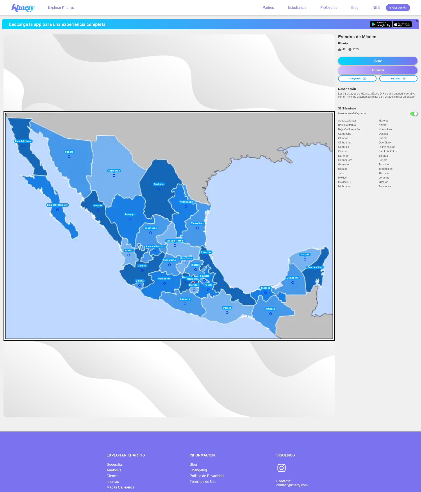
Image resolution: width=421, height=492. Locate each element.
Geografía (114, 464)
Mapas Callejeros (120, 487)
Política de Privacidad (207, 476)
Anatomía (114, 470)
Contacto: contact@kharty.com (292, 483)
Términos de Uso (203, 481)
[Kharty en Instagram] (281, 468)
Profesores (328, 7)
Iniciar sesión (398, 7)
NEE (376, 7)
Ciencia (113, 476)
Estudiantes (297, 7)
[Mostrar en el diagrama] (413, 114)
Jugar (378, 60)
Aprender (378, 70)
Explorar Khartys (61, 7)
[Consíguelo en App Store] (402, 24)
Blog (355, 7)
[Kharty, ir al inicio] (25, 7)
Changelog (198, 470)
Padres (268, 7)
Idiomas (113, 481)
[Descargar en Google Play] (381, 24)
